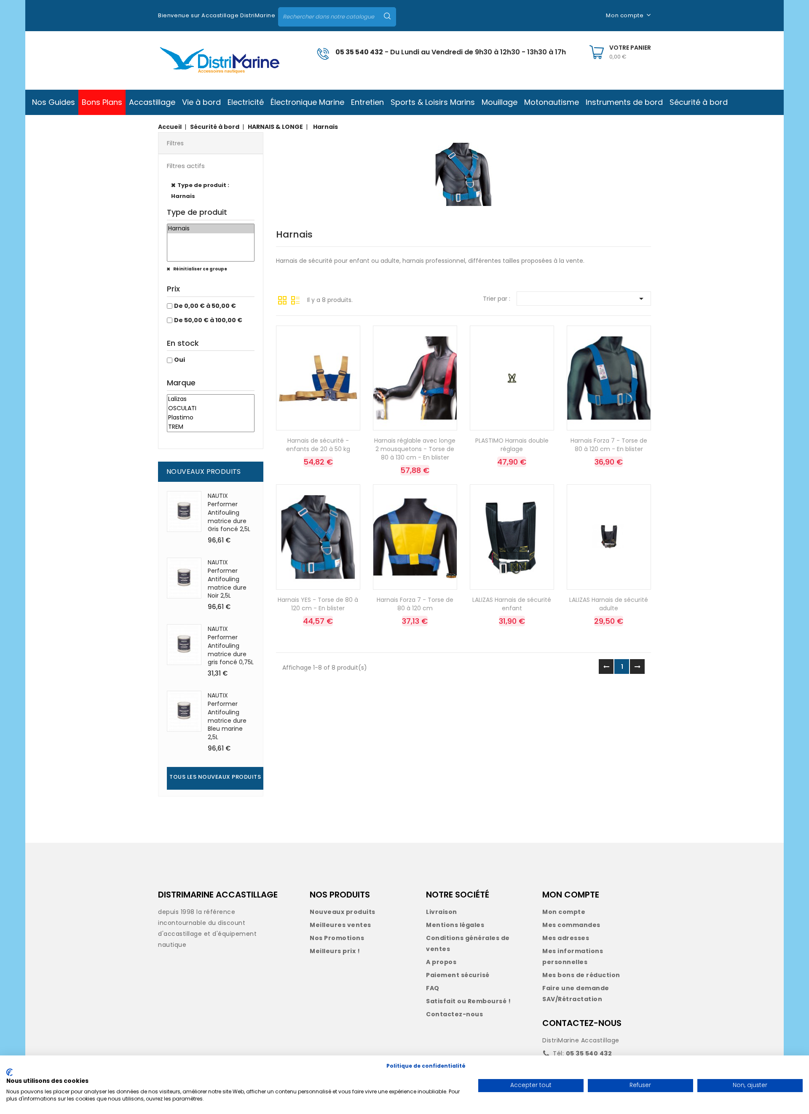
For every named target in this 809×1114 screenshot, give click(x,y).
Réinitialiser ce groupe (199, 269)
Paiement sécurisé (458, 975)
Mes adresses (565, 938)
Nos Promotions (337, 938)
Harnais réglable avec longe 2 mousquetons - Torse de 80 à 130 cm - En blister (414, 449)
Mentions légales (455, 925)
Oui (179, 359)
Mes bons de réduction (581, 975)
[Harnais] (210, 228)
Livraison (441, 912)
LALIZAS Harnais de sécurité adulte (608, 604)
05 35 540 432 (359, 52)
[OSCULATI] (210, 408)
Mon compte (563, 912)
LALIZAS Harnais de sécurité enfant (511, 604)
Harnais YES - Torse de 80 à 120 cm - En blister (318, 604)
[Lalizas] (210, 399)
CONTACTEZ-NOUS (581, 1023)
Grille (282, 299)
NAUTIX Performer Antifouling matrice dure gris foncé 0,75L (231, 645)
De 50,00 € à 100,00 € (208, 320)
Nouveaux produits (342, 912)
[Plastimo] (210, 417)
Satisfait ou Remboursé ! (468, 1001)
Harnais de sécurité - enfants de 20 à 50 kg (318, 444)
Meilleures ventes (340, 925)
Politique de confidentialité (426, 1065)
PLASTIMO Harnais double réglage (512, 444)
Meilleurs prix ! (335, 951)
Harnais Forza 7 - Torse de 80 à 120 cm (415, 604)
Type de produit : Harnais (200, 190)
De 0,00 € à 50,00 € (205, 306)
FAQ (432, 988)
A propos (441, 962)
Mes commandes (571, 925)
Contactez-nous (454, 1014)
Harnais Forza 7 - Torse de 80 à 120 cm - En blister (609, 444)
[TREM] (210, 427)
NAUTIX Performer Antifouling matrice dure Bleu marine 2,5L (227, 716)
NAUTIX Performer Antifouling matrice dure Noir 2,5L (227, 579)
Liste (295, 299)
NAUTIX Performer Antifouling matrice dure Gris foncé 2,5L (229, 512)
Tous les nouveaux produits (215, 777)
